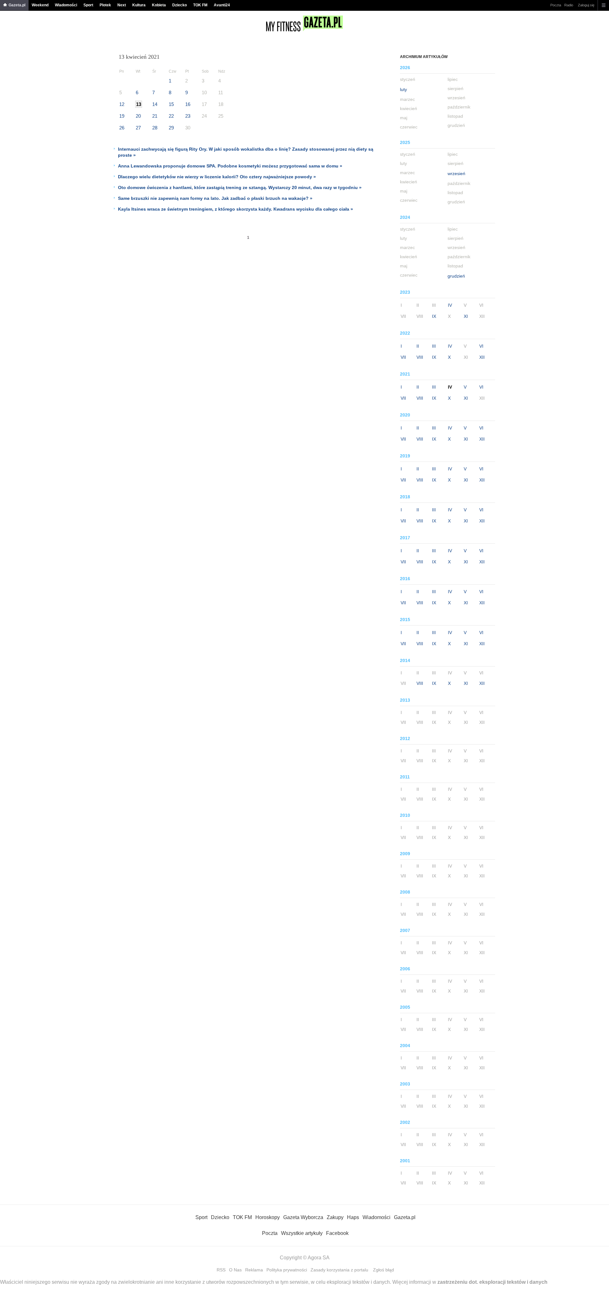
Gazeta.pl (17, 5)
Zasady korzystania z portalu (339, 1269)
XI (466, 316)
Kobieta (159, 5)
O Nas (235, 1269)
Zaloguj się (586, 5)
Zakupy (335, 1217)
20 (138, 116)
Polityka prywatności (286, 1269)
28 (154, 127)
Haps (353, 1217)
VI (481, 346)
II (417, 346)
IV (450, 305)
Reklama (254, 1269)
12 (121, 104)
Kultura (139, 5)
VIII (419, 357)
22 (171, 116)
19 (121, 116)
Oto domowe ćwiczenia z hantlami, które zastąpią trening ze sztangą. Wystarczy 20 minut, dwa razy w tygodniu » (240, 187)
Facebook (337, 1233)
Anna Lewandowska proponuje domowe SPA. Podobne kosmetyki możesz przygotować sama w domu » (230, 165)
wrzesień (456, 173)
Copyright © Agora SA (305, 1257)
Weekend (40, 5)
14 (154, 104)
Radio (568, 5)
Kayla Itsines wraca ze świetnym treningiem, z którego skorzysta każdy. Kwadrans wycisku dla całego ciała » (235, 209)
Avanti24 (222, 5)
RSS (221, 1269)
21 (154, 116)
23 (187, 116)
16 (187, 104)
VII (403, 357)
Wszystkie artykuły (302, 1233)
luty (403, 89)
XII (482, 357)
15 (171, 104)
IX (434, 316)
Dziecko (179, 5)
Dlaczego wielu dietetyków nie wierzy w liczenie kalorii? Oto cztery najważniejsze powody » (217, 176)
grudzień (456, 276)
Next (121, 5)
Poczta (555, 5)
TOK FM (200, 5)
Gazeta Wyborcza (303, 1217)
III (434, 346)
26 (121, 127)
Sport (88, 5)
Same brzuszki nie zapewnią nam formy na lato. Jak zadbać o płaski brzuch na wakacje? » (215, 198)
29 (171, 127)
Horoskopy (267, 1217)
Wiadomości (66, 5)
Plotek (105, 5)
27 (138, 127)
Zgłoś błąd (383, 1269)
